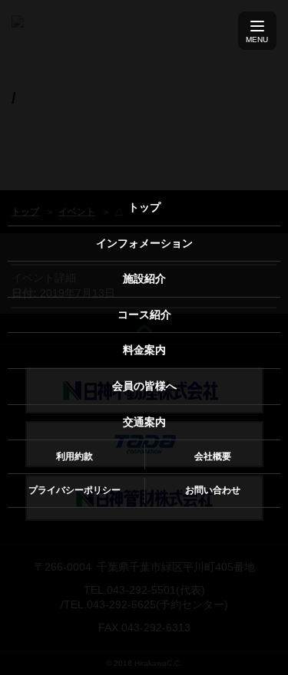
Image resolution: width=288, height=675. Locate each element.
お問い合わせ (212, 490)
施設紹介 (144, 278)
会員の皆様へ (144, 386)
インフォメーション (144, 243)
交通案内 (144, 422)
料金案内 (144, 350)
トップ (144, 207)
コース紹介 (144, 314)
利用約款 (74, 456)
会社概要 (212, 456)
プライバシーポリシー (74, 490)
